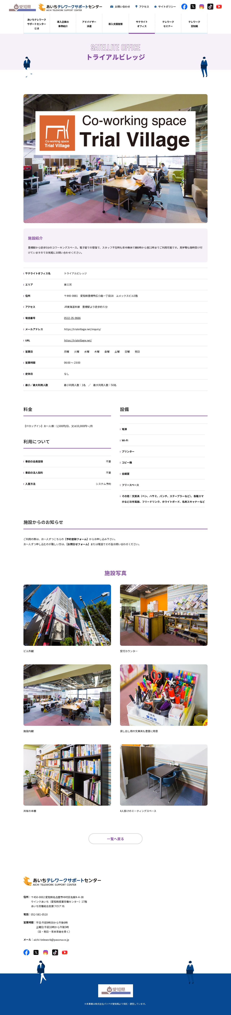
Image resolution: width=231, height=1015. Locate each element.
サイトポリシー (167, 6)
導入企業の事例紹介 (63, 24)
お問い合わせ (122, 6)
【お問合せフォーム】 (78, 544)
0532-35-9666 (72, 318)
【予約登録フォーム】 (76, 539)
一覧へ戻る (115, 838)
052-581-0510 (39, 914)
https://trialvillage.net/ (78, 340)
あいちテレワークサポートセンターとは (36, 24)
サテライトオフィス (142, 24)
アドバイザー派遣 (89, 24)
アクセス (144, 6)
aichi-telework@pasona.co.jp (51, 939)
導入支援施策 (115, 24)
